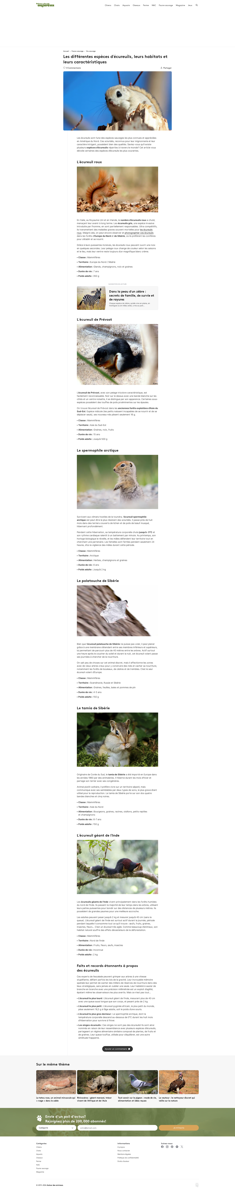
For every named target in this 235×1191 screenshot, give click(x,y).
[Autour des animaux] (45, 4)
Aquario (126, 5)
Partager (167, 67)
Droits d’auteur (123, 1161)
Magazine (180, 5)
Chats (117, 5)
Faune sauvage (166, 5)
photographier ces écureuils (139, 233)
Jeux (190, 5)
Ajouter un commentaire (116, 1049)
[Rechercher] (197, 5)
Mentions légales (124, 1154)
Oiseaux (136, 5)
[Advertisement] (117, 28)
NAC (154, 5)
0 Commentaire (73, 67)
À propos (121, 1147)
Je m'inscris (178, 1128)
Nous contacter (124, 1151)
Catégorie (43, 1128)
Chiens (108, 5)
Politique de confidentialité (128, 1158)
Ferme (146, 5)
